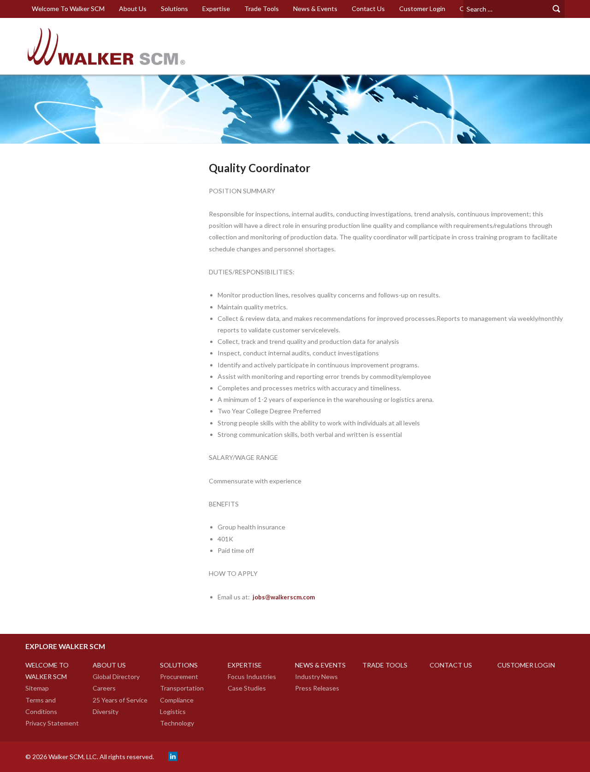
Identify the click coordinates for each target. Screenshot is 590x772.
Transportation (182, 688)
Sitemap (37, 688)
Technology (177, 723)
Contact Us (451, 665)
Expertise (245, 665)
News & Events (320, 665)
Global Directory (116, 676)
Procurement (179, 676)
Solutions (179, 665)
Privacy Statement (52, 723)
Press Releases (317, 688)
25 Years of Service (120, 700)
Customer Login (526, 665)
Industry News (316, 676)
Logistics (173, 711)
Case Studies (247, 688)
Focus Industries (252, 676)
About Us (109, 665)
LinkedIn (172, 756)
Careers (104, 688)
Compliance (177, 700)
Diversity (105, 711)
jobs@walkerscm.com (284, 597)
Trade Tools (384, 665)
